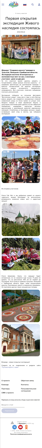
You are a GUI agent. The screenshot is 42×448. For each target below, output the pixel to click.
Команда (5, 385)
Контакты (25, 385)
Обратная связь (27, 381)
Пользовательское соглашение (28, 390)
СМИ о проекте (8, 393)
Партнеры (6, 389)
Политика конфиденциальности (21, 434)
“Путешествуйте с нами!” (10, 367)
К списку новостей (21, 13)
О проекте (6, 381)
